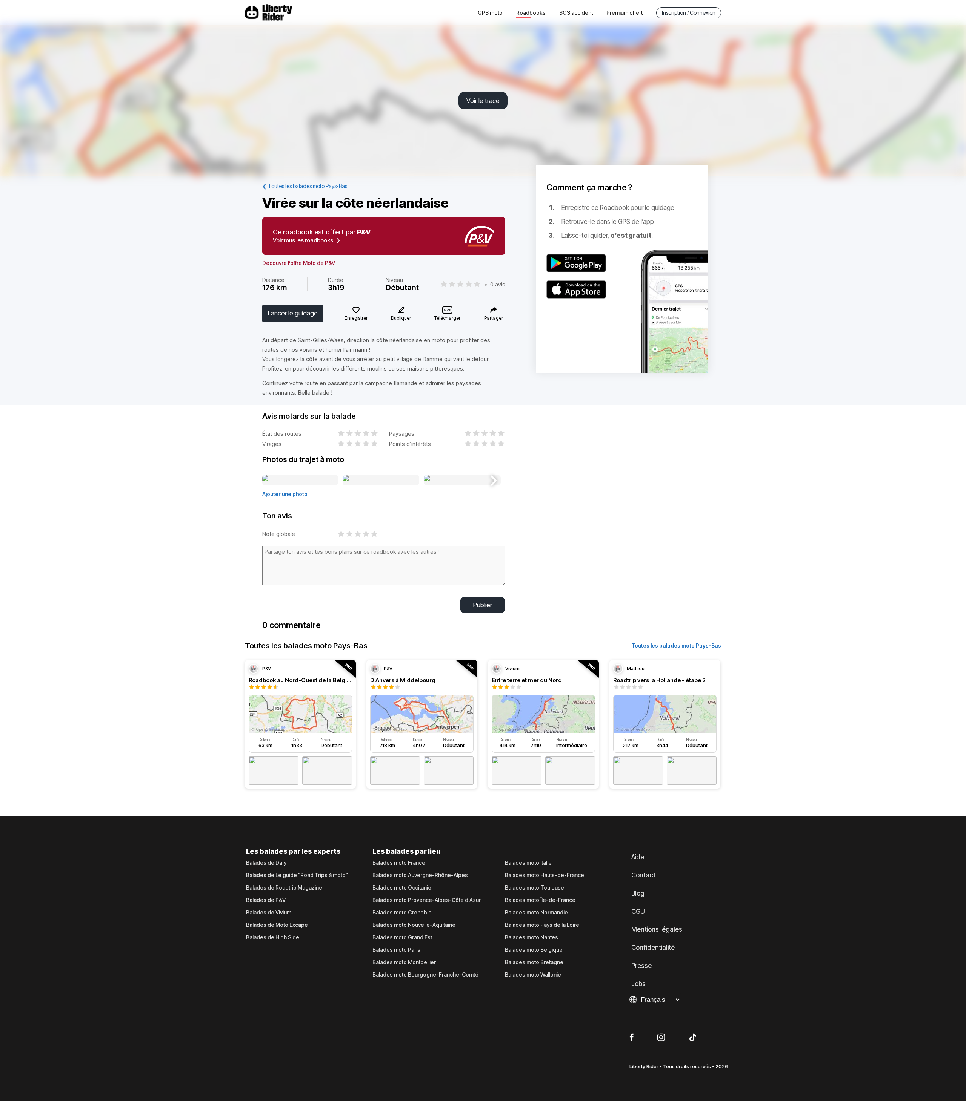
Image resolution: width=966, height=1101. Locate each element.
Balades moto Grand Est (402, 937)
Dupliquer (401, 318)
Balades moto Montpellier (404, 962)
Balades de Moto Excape (277, 925)
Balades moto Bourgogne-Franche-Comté (425, 974)
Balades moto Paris (396, 949)
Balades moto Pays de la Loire (542, 925)
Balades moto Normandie (536, 912)
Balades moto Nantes (531, 937)
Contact (643, 875)
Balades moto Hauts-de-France (544, 875)
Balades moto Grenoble (402, 912)
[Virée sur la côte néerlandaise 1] (300, 480)
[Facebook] (631, 1037)
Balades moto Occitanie (401, 887)
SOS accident (576, 12)
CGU (638, 911)
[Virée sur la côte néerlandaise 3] (462, 480)
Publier (482, 605)
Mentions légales (656, 929)
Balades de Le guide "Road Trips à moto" (297, 875)
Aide (637, 857)
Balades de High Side (272, 937)
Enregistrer (356, 318)
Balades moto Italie (528, 862)
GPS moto (490, 12)
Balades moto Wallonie (533, 974)
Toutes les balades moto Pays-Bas (676, 645)
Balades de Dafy (266, 862)
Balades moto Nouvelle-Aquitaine (413, 925)
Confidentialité (653, 947)
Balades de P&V (266, 900)
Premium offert (624, 12)
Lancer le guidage (293, 313)
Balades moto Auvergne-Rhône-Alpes (420, 875)
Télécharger (447, 318)
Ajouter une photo (285, 494)
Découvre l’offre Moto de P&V (298, 263)
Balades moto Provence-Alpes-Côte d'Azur (426, 900)
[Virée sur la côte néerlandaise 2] (381, 480)
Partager (493, 318)
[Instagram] (661, 1037)
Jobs (638, 984)
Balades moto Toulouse (534, 887)
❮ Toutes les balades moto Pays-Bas (304, 186)
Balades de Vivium (268, 912)
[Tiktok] (693, 1037)
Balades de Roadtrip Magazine (284, 887)
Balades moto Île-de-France (540, 900)
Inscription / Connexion (688, 12)
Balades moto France (398, 862)
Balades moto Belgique (534, 949)
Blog (638, 893)
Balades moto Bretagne (534, 962)
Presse (641, 965)
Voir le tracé (483, 100)
